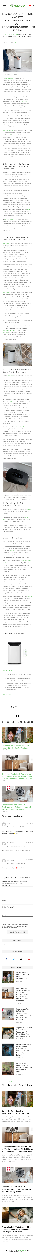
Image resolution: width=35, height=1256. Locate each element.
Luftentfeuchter (13, 34)
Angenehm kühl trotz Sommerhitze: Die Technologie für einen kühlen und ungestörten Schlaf (24, 1032)
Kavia (9, 843)
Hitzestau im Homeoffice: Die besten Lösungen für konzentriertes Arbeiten (24, 1067)
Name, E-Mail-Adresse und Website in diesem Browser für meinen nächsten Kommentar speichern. (15, 926)
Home (5, 34)
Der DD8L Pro (6, 243)
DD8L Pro (5, 332)
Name (4, 900)
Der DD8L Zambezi (8, 130)
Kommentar (6, 885)
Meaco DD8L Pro (9, 78)
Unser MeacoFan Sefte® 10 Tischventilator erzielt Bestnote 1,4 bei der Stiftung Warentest (16, 807)
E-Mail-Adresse (8, 907)
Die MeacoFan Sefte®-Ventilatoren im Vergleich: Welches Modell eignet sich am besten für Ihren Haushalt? (17, 776)
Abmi (8, 823)
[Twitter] (14, 959)
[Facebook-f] (6, 959)
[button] (31, 5)
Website (4, 915)
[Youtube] (29, 959)
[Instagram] (21, 959)
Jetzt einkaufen (7, 694)
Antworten (29, 823)
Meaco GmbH (22, 1250)
